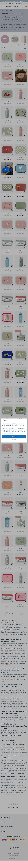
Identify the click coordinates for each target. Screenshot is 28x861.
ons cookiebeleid (9, 433)
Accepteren (14, 436)
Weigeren (14, 439)
